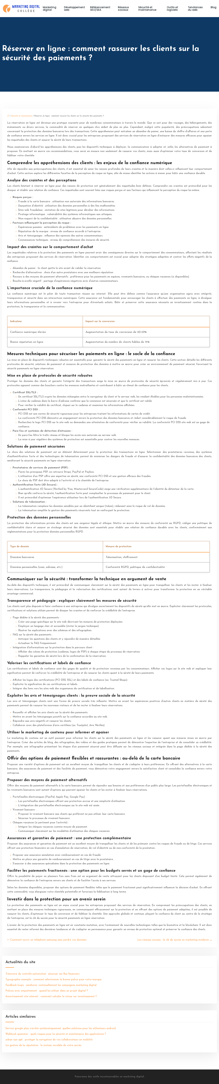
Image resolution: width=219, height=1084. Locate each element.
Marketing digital (49, 8)
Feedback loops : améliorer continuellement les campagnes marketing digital (50, 985)
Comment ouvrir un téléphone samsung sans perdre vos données (48, 940)
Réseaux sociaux (123, 8)
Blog (213, 7)
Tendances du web (195, 8)
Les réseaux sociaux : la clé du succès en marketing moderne (173, 940)
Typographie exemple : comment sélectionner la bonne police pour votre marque (53, 979)
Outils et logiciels (172, 8)
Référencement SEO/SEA (100, 8)
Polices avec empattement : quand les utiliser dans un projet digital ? (46, 991)
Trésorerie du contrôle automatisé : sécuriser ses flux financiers (42, 974)
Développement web (74, 8)
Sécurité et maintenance (147, 8)
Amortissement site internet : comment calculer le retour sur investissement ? (51, 996)
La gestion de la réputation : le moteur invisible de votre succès (43, 1045)
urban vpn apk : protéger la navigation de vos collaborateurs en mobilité (49, 1040)
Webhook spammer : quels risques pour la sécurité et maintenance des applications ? (55, 1034)
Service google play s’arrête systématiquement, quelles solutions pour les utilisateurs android (60, 1028)
